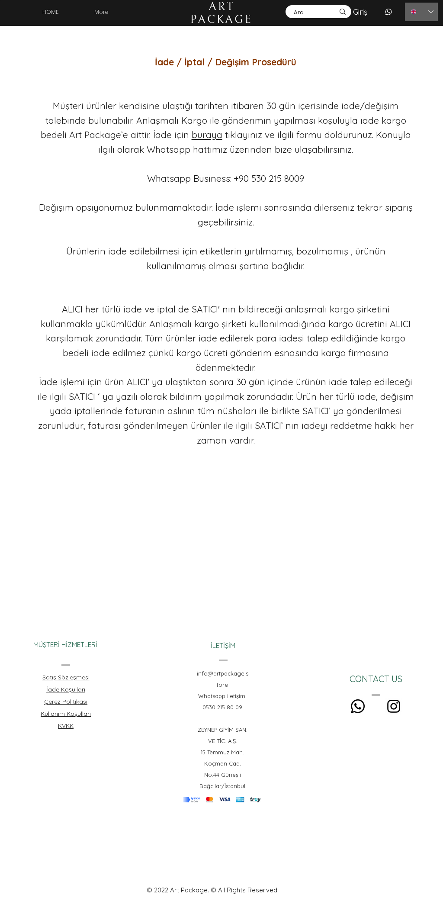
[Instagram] (393, 706)
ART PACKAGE (221, 13)
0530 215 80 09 (222, 707)
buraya (207, 134)
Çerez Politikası (65, 701)
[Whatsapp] (357, 706)
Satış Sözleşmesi (66, 677)
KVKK (66, 726)
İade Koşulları (65, 689)
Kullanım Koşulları (66, 714)
